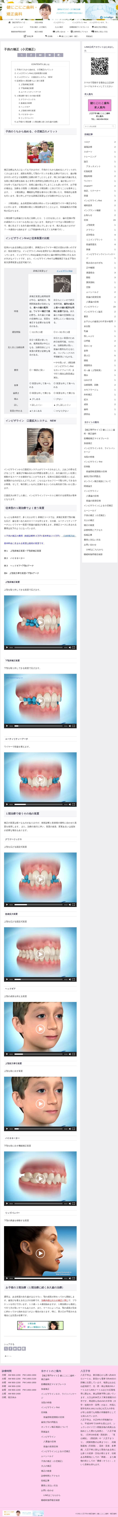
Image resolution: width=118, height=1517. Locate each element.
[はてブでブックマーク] (40, 55)
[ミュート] (70, 647)
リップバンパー (27, 118)
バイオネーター (27, 114)
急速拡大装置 (26, 103)
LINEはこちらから (94, 549)
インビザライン (91, 491)
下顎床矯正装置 (27, 88)
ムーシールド (90, 510)
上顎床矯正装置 (27, 84)
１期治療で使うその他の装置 (29, 96)
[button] (59, 55)
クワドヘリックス (28, 99)
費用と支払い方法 (92, 540)
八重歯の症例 (92, 496)
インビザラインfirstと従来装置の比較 (32, 73)
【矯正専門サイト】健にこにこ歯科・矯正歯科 (99, 432)
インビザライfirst (64, 271)
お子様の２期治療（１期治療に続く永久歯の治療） (38, 122)
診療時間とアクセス (93, 530)
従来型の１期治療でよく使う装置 (30, 81)
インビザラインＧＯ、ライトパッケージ (99, 450)
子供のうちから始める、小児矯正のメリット (35, 70)
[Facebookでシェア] (31, 55)
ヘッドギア (25, 107)
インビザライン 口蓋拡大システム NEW (34, 77)
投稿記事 (88, 535)
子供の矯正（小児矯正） (95, 515)
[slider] (38, 647)
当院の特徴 (89, 457)
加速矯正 (88, 443)
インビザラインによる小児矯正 (98, 505)
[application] (40, 622)
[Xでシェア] (21, 55)
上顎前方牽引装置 (28, 111)
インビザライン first (93, 462)
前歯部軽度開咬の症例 (96, 471)
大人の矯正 (89, 520)
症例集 (87, 466)
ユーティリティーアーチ (31, 92)
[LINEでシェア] (49, 55)
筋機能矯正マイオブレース (96, 438)
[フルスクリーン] (73, 647)
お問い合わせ (90, 545)
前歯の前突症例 (93, 501)
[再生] (7, 647)
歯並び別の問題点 (92, 476)
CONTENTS (37, 64)
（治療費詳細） (68, 536)
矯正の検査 (89, 525)
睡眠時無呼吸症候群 (93, 554)
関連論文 (88, 486)
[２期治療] (40, 1325)
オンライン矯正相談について (97, 481)
